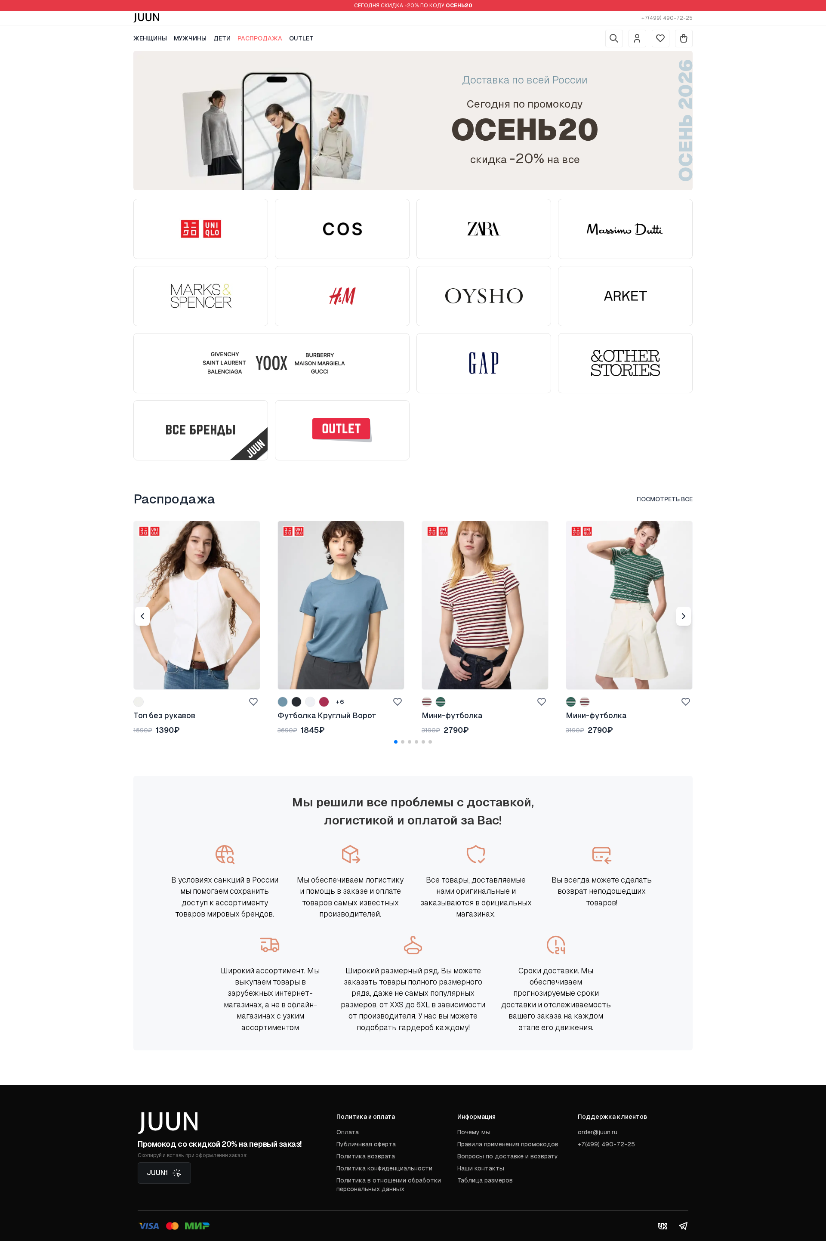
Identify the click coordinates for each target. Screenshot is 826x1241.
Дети (222, 38)
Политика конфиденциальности (384, 1168)
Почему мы (473, 1132)
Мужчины (190, 38)
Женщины (150, 38)
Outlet (301, 38)
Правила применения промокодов (507, 1144)
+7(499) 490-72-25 (667, 18)
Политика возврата (365, 1156)
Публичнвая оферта (366, 1144)
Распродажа (259, 38)
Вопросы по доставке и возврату (507, 1156)
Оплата (347, 1132)
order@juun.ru (597, 1132)
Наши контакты (480, 1168)
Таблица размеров (485, 1180)
